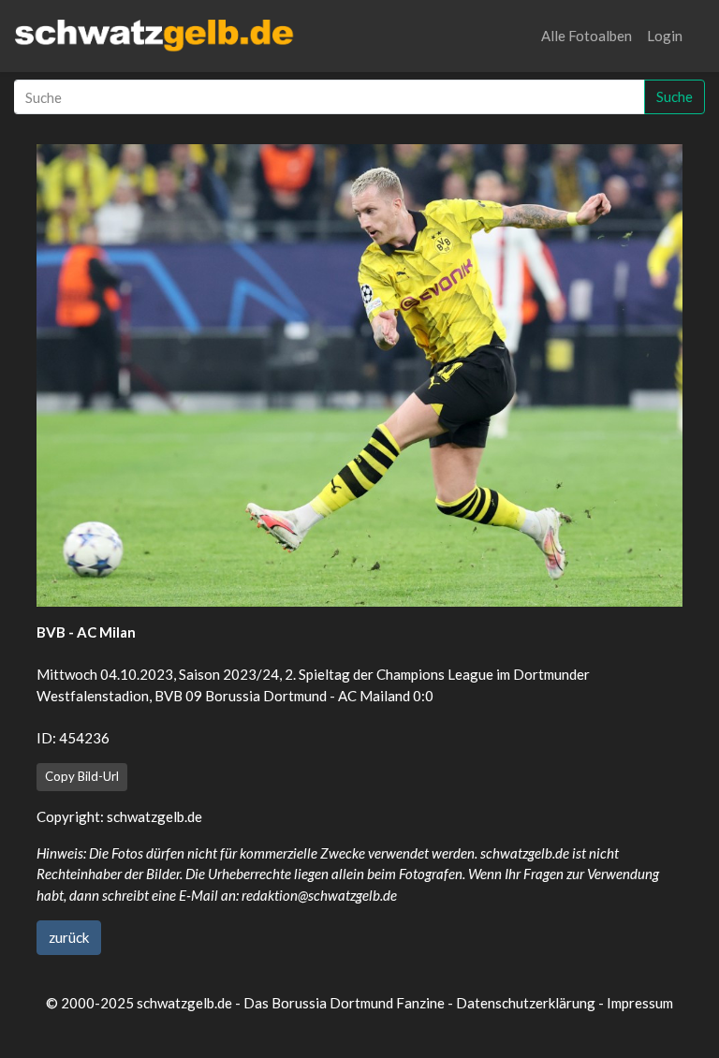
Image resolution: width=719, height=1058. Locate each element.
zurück (69, 937)
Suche (674, 96)
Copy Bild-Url (82, 776)
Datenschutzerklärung (525, 1002)
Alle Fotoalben (586, 35)
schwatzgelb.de (154, 816)
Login (664, 35)
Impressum (640, 1002)
